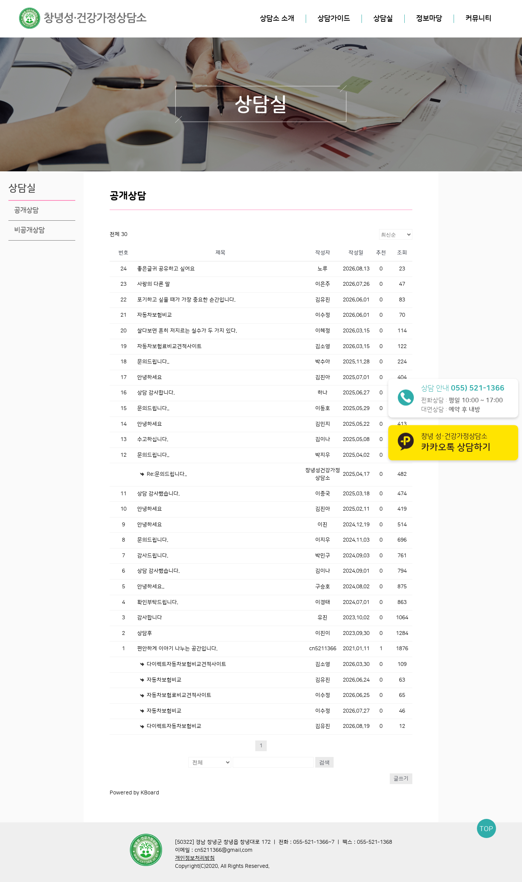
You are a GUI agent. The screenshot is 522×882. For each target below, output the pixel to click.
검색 (324, 762)
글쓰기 (401, 779)
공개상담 (26, 210)
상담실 (383, 19)
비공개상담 (29, 230)
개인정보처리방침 (195, 858)
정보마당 (429, 19)
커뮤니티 (478, 19)
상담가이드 (334, 19)
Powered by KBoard (134, 793)
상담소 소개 (277, 19)
